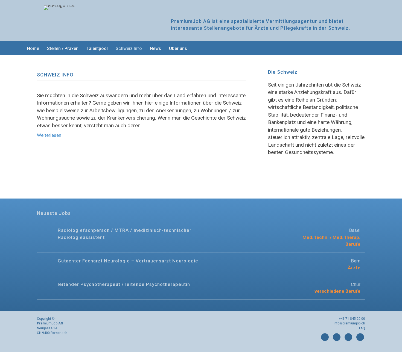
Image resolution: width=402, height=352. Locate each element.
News (155, 48)
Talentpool (97, 48)
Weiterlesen (49, 135)
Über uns (178, 48)
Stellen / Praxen (62, 48)
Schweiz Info (129, 48)
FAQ (362, 328)
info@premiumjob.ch (349, 323)
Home (33, 48)
